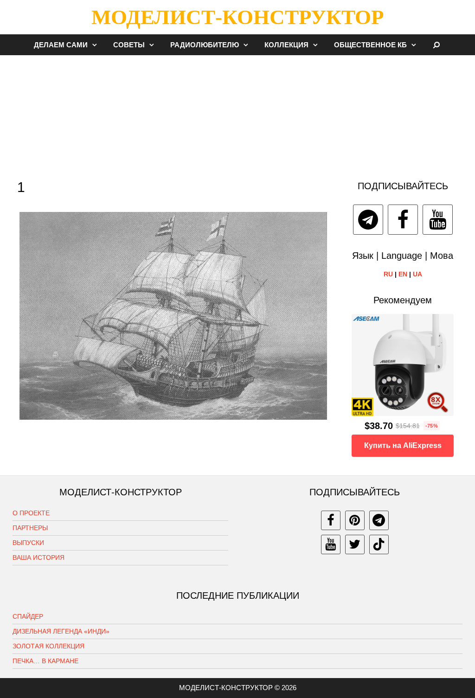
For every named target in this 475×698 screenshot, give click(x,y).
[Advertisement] (237, 113)
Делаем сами (61, 45)
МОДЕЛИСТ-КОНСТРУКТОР (237, 17)
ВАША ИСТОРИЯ (38, 557)
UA (417, 274)
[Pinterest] (355, 520)
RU (388, 274)
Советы (129, 45)
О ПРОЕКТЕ (31, 513)
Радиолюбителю (204, 45)
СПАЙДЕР (28, 616)
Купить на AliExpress (403, 445)
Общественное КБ (370, 45)
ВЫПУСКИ (28, 542)
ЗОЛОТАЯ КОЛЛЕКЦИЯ (48, 646)
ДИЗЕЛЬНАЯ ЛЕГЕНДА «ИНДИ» (61, 631)
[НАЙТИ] (436, 44)
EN (402, 274)
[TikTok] (379, 544)
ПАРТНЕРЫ (30, 528)
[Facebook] (403, 220)
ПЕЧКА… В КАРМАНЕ (45, 661)
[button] (97, 44)
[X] (355, 544)
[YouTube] (438, 220)
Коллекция (286, 45)
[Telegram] (368, 220)
